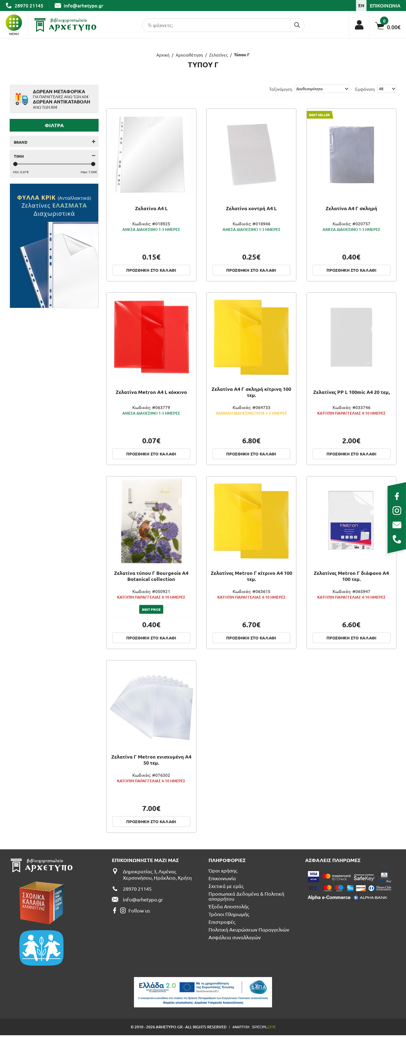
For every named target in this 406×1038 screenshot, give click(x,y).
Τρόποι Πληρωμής (229, 914)
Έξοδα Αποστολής (229, 906)
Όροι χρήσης (223, 870)
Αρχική (163, 55)
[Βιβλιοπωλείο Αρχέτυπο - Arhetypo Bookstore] (65, 25)
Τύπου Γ (242, 55)
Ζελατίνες (218, 55)
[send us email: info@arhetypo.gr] (396, 525)
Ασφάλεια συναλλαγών (235, 937)
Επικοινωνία (222, 878)
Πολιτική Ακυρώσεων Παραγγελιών (249, 929)
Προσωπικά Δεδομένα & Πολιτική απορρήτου (246, 896)
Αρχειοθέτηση (189, 55)
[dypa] (203, 992)
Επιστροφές (222, 921)
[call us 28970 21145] (396, 539)
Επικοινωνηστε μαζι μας (145, 860)
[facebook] (396, 496)
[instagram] (396, 510)
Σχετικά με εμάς (226, 886)
